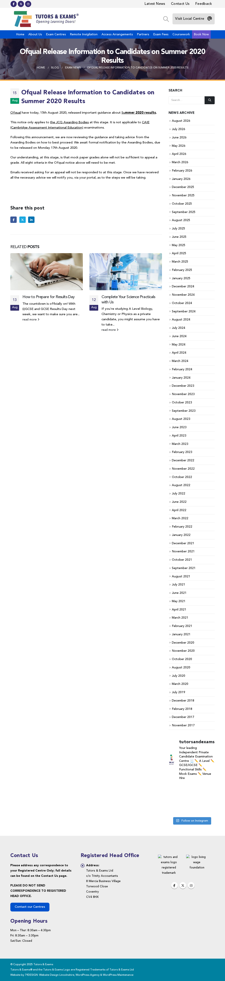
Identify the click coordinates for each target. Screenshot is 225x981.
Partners (143, 34)
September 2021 (184, 568)
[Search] (210, 100)
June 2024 (179, 336)
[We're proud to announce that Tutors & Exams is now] (208, 799)
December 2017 (183, 717)
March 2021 (180, 617)
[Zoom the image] (169, 857)
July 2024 (178, 327)
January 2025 (181, 278)
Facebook (13, 220)
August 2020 (181, 667)
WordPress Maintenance (118, 975)
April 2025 (179, 253)
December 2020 (183, 642)
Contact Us (180, 4)
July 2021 (178, 584)
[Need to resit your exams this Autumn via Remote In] (175, 799)
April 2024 (179, 352)
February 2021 (182, 626)
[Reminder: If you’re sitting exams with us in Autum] (191, 809)
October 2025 (182, 203)
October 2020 (182, 659)
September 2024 (184, 311)
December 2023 (183, 385)
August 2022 (181, 485)
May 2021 (178, 601)
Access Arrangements (117, 34)
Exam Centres (56, 34)
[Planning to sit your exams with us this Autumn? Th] (175, 789)
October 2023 (182, 402)
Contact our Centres (30, 907)
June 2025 (179, 236)
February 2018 (182, 709)
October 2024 (182, 303)
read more (30, 319)
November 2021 (183, 551)
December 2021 (183, 543)
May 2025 (178, 245)
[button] (166, 19)
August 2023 (181, 419)
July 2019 (178, 692)
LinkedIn (31, 220)
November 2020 (183, 650)
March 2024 (180, 361)
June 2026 (179, 137)
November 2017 (183, 725)
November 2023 (183, 394)
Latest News (155, 4)
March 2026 (180, 162)
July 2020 (178, 675)
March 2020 (180, 684)
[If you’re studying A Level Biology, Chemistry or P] (191, 789)
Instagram (191, 885)
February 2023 (182, 452)
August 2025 (181, 220)
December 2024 (183, 286)
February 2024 (182, 369)
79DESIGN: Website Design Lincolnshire (49, 975)
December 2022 (183, 460)
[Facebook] (14, 4)
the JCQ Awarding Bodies (69, 122)
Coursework (181, 34)
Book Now (201, 34)
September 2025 (184, 212)
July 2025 (178, 228)
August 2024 (181, 319)
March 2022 (180, 518)
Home (20, 34)
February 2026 (182, 170)
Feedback (203, 4)
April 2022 (179, 510)
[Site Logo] (45, 19)
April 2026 (179, 154)
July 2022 (178, 493)
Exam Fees (161, 34)
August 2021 (181, 576)
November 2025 (183, 195)
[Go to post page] (46, 271)
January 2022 (181, 535)
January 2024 (181, 377)
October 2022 (182, 477)
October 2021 (182, 559)
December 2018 (183, 700)
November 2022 (183, 468)
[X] (21, 4)
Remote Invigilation (84, 34)
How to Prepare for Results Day (48, 297)
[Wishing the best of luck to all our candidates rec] (191, 799)
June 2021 (179, 592)
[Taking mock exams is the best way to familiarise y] (175, 809)
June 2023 (179, 427)
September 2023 (184, 410)
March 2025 (180, 261)
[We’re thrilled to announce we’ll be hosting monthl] (208, 809)
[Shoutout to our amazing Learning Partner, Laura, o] (208, 789)
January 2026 (181, 179)
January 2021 (181, 634)
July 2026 (178, 129)
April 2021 (179, 609)
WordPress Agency (88, 975)
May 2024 (178, 344)
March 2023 (180, 444)
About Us (35, 34)
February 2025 (182, 270)
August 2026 (181, 120)
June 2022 (179, 501)
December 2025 (183, 187)
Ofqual (15, 113)
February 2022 (182, 526)
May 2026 (178, 145)
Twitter (22, 220)
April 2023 (179, 435)
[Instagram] (28, 4)
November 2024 (183, 294)
